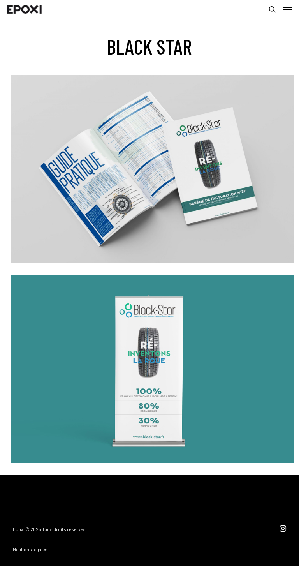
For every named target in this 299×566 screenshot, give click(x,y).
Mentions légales (30, 549)
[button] (287, 9)
